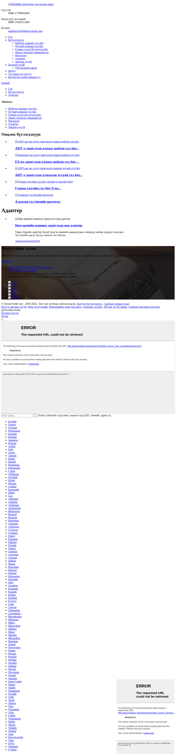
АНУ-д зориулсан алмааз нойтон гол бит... (47, 148)
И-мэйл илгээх (10, 313)
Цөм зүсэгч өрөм (38, 306)
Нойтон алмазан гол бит (29, 43)
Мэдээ (11, 70)
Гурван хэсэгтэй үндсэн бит (31, 49)
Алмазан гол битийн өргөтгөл (37, 201)
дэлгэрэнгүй (32, 241)
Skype (4, 316)
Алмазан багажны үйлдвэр (144, 306)
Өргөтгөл (20, 55)
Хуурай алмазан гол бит (29, 46)
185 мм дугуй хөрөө (115, 306)
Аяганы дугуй (23, 61)
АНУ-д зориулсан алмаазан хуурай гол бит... (48, 175)
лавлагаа (20, 241)
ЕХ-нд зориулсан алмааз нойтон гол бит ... (47, 162)
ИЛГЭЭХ (7, 261)
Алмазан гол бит (92, 306)
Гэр (10, 36)
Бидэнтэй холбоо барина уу (24, 77)
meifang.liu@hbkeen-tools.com (25, 31)
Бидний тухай (16, 64)
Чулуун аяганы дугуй (13, 306)
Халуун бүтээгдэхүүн (89, 303)
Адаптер (20, 58)
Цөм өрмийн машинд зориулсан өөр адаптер (48, 225)
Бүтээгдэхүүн (16, 40)
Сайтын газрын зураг (116, 303)
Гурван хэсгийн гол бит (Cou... (38, 188)
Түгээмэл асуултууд (19, 74)
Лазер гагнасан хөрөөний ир (32, 52)
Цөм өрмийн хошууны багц (65, 306)
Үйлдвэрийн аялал (26, 67)
